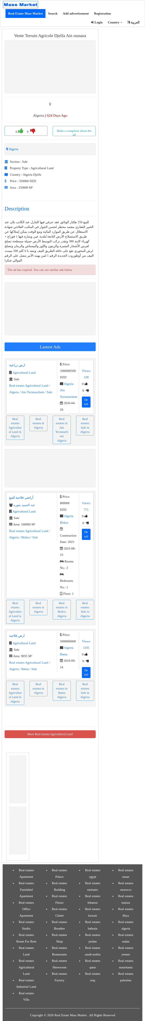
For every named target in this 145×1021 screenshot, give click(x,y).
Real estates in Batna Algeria (62, 690)
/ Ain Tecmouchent (31, 392)
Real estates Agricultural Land (28, 385)
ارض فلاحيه (17, 635)
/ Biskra (24, 537)
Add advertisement (76, 13)
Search (52, 13)
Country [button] (114, 22)
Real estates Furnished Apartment (26, 889)
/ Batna (24, 669)
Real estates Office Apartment (26, 909)
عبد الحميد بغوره (24, 505)
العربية (135, 22)
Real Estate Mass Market (25, 13)
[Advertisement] (75, 67)
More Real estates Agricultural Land (50, 734)
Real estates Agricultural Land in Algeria (15, 427)
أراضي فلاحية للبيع (21, 497)
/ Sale (48, 392)
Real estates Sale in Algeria (85, 425)
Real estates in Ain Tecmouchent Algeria (61, 429)
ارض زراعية (17, 365)
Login (98, 22)
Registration (102, 13)
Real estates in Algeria (38, 423)
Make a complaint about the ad (74, 132)
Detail (86, 402)
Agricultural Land (24, 372)
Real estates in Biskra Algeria (62, 609)
